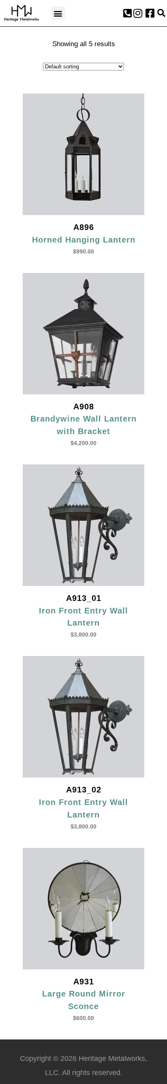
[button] (58, 13)
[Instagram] (138, 13)
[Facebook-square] (150, 13)
